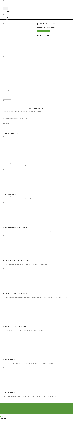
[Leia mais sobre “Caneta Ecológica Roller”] (4, 200)
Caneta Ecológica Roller (10, 194)
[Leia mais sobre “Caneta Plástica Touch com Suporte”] (4, 332)
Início (38, 23)
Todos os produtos (43, 23)
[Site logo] (10, 1)
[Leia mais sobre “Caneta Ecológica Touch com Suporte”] (4, 233)
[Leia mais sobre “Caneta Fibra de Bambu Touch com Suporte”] (4, 266)
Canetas (4, 163)
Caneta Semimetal (9, 359)
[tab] (31, 108)
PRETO (43, 35)
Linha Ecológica (50, 33)
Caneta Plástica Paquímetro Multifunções (16, 293)
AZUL (64, 33)
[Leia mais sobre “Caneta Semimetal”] (4, 365)
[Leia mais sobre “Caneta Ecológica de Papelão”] (4, 167)
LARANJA (39, 35)
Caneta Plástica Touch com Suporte (14, 326)
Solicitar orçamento (44, 31)
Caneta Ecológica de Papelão (12, 161)
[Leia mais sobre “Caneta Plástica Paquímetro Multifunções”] (4, 299)
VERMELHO (47, 35)
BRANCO (68, 33)
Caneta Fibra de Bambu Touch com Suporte (17, 260)
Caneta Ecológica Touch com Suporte (15, 227)
